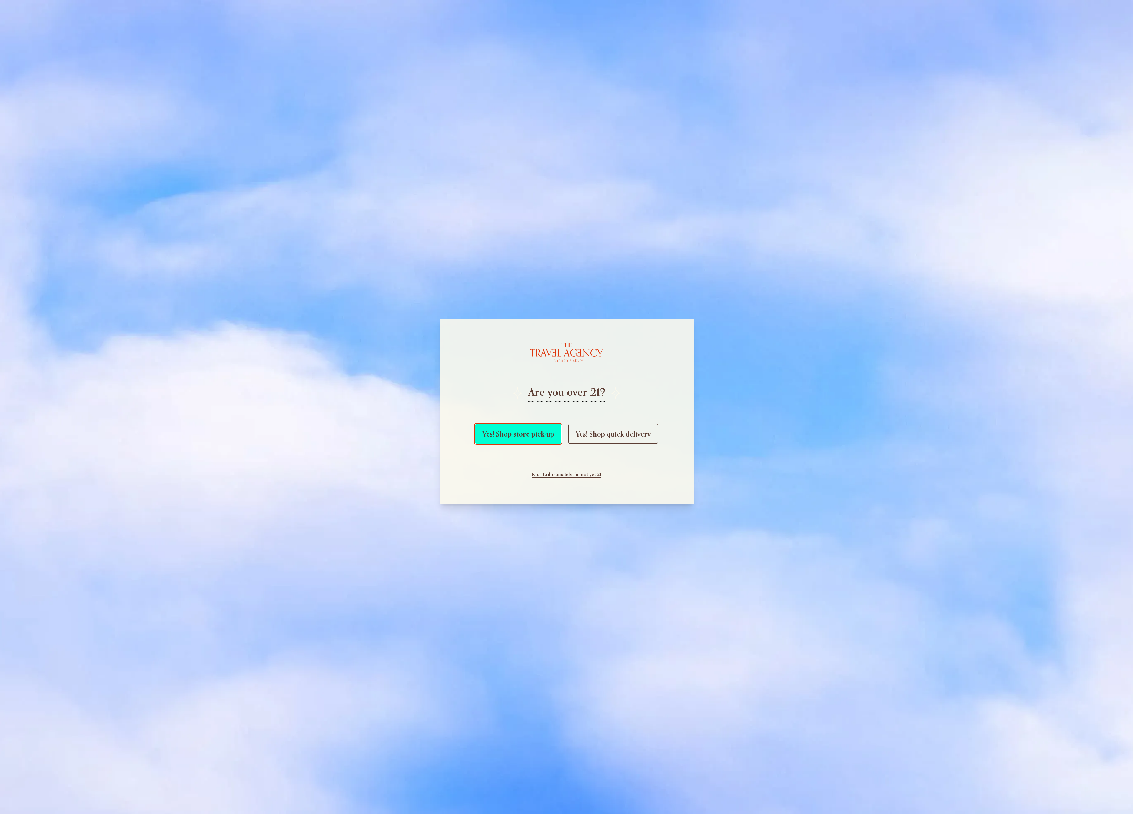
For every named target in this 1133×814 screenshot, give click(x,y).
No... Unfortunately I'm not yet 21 (566, 474)
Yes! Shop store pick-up (518, 433)
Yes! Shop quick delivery (613, 433)
